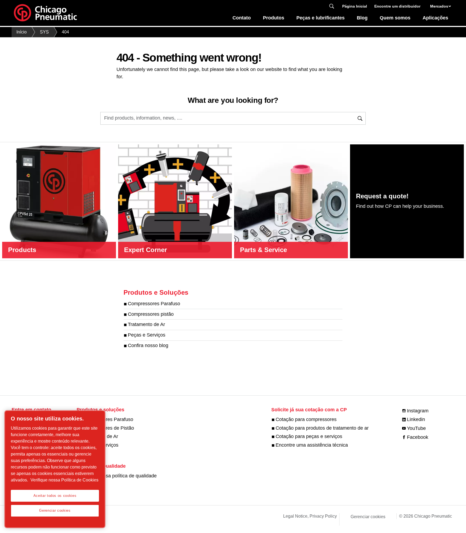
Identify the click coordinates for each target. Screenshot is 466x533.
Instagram (418, 410)
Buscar (331, 6)
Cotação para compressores (306, 419)
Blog (362, 18)
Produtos (273, 18)
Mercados (439, 6)
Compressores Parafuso (154, 303)
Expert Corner (145, 249)
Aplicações (435, 18)
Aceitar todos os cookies (55, 496)
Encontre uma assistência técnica (312, 445)
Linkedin (416, 419)
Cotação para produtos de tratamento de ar (322, 428)
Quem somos (395, 18)
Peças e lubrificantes (320, 18)
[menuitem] (242, 19)
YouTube (416, 428)
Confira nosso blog (148, 345)
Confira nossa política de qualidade (119, 475)
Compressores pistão (151, 314)
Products (22, 249)
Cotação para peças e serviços (309, 436)
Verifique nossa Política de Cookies (64, 480)
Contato (241, 18)
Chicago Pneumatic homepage (45, 13)
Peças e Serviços (146, 335)
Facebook (417, 437)
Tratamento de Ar (146, 324)
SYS (44, 32)
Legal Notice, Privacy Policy (310, 516)
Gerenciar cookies (368, 516)
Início (21, 32)
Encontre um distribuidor (397, 6)
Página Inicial (354, 6)
